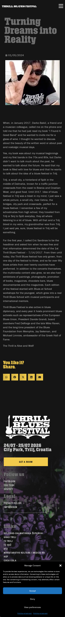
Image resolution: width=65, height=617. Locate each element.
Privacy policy (13, 503)
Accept (32, 590)
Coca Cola (10, 560)
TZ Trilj (8, 540)
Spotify (8, 489)
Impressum (10, 506)
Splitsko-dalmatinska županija (23, 533)
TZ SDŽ (7, 544)
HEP (6, 556)
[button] (60, 565)
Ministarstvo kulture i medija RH (24, 552)
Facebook (10, 481)
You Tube (9, 485)
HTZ (6, 548)
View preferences (32, 607)
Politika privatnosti (24, 613)
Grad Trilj (10, 537)
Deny (32, 599)
